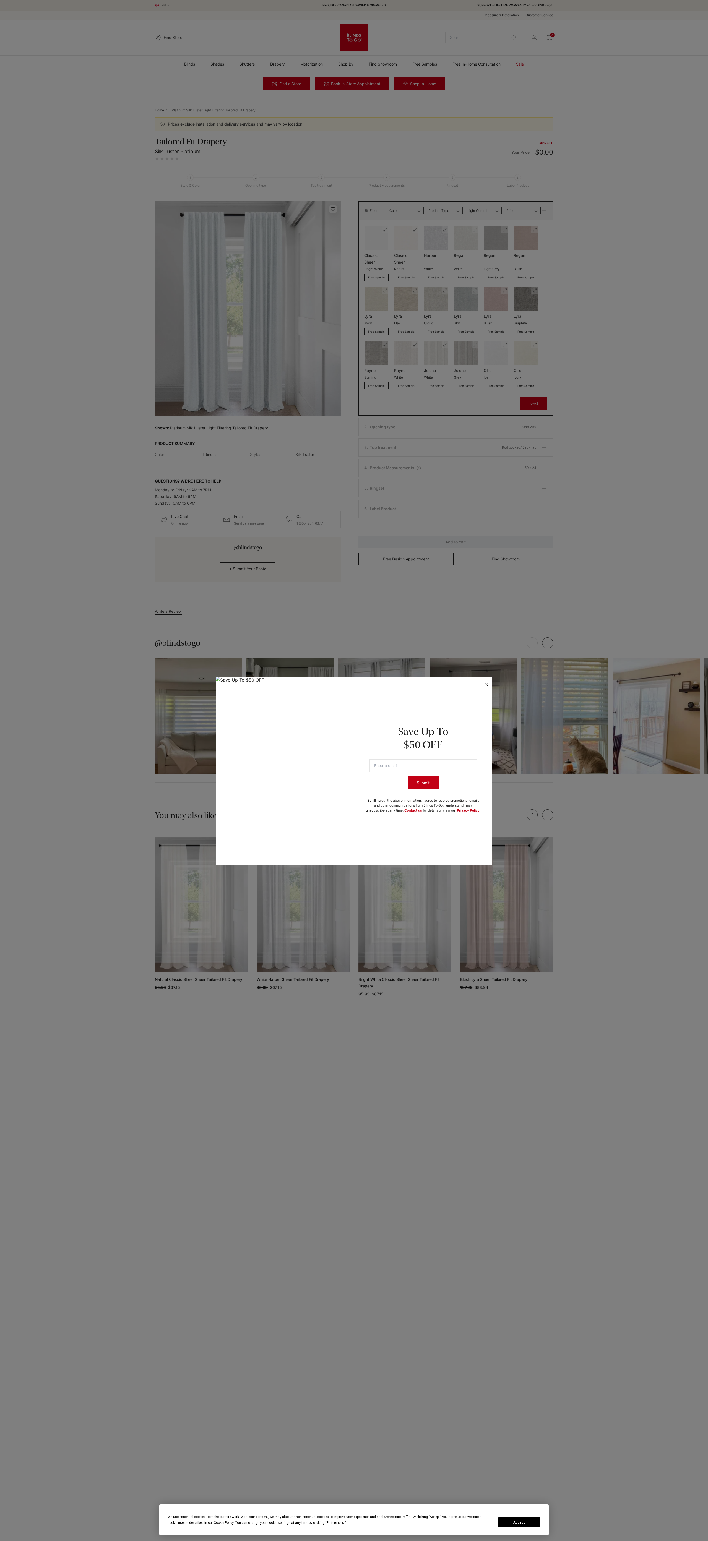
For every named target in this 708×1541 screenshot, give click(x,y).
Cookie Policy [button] (223, 1523)
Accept (519, 1522)
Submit (423, 782)
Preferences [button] (335, 1523)
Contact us (413, 810)
